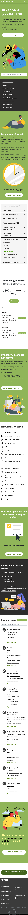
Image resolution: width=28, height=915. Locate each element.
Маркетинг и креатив (8, 88)
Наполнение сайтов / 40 (11, 206)
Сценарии (10, 760)
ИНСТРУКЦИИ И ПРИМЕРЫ (8, 591)
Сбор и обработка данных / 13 (9, 228)
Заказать (14, 301)
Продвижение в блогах (13, 676)
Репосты (9, 653)
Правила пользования (5, 888)
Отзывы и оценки (12, 714)
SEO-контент (10, 637)
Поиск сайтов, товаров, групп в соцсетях (14, 476)
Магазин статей (18, 887)
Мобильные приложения (12, 461)
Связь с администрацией (6, 891)
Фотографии (9, 495)
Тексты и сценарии (12, 681)
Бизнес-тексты (11, 699)
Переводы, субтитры (11, 491)
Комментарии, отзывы (13, 660)
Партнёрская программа (20, 889)
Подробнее (10, 642)
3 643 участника (20, 897)
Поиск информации (11, 472)
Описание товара (10, 432)
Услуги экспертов (12, 704)
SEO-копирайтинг (10, 447)
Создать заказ (22, 620)
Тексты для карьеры (13, 696)
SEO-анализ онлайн (5, 903)
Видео (7, 499)
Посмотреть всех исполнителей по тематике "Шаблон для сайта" (14, 872)
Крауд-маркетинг (7, 94)
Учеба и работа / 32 (10, 219)
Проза (8, 752)
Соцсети (5, 85)
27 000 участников (21, 895)
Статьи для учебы (12, 691)
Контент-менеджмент (13, 639)
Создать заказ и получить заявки (14, 852)
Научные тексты (12, 694)
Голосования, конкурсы (14, 655)
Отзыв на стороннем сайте (13, 457)
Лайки (7, 465)
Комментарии (9, 481)
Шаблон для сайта (9, 251)
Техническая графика (9, 257)
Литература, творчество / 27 (8, 234)
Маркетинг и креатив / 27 (12, 214)
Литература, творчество (9, 101)
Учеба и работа (7, 91)
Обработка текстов (12, 736)
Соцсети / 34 (7, 210)
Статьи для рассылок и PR (15, 678)
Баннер (6, 245)
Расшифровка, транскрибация (14, 454)
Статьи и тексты (12, 632)
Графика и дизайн (7, 104)
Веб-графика (6, 242)
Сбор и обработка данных (10, 98)
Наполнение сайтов (8, 82)
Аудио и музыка (12, 791)
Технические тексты (13, 701)
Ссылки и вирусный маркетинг (14, 484)
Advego (9, 1)
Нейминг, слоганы (12, 673)
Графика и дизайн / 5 (10, 239)
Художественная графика (10, 254)
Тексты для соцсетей (13, 663)
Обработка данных (12, 742)
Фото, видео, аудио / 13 (11, 262)
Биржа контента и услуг (20, 884)
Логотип (6, 248)
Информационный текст (12, 436)
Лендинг (7, 450)
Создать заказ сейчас (14, 195)
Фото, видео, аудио (8, 107)
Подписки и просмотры (12, 468)
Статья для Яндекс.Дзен (12, 439)
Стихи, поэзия (9, 488)
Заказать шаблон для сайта (12, 35)
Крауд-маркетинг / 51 (11, 223)
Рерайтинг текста (10, 443)
